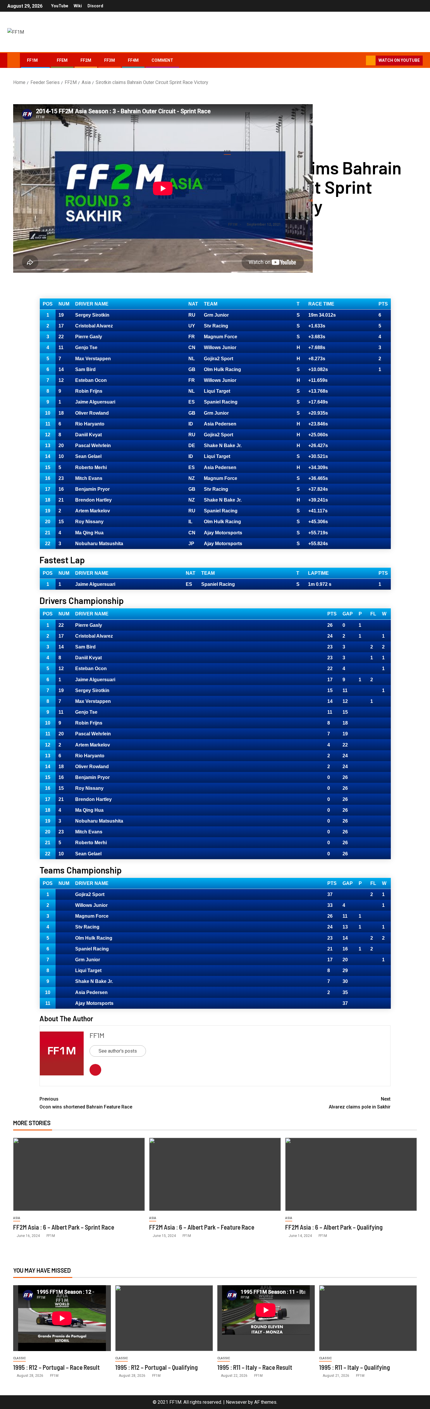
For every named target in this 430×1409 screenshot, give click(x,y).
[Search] (360, 60)
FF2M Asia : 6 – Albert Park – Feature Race (201, 1227)
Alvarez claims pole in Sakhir (360, 1103)
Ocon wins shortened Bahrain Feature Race (85, 1103)
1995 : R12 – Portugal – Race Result (56, 1367)
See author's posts (118, 1051)
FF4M (133, 60)
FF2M (85, 60)
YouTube (59, 6)
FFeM (62, 60)
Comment (162, 60)
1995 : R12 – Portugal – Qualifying (156, 1367)
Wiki (78, 6)
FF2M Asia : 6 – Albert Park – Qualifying (334, 1227)
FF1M (32, 60)
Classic (19, 1358)
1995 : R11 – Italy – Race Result (254, 1367)
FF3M (109, 60)
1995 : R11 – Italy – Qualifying (354, 1367)
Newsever (236, 1402)
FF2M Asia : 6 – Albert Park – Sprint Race (64, 1227)
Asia (227, 151)
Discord (95, 6)
